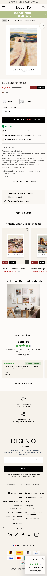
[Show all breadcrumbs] (4, 20)
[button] (35, 565)
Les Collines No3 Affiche (29, 20)
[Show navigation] (3, 7)
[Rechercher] (9, 7)
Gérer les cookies (32, 518)
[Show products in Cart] (43, 7)
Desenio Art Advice (32, 485)
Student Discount (15, 513)
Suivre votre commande (34, 493)
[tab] (8, 78)
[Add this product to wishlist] (42, 26)
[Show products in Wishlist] (38, 7)
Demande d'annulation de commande (34, 513)
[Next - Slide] (44, 50)
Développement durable (12, 501)
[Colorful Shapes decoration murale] (23, 301)
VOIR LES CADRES (23, 213)
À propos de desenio (13, 485)
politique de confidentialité (23, 474)
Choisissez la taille (10, 107)
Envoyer (23, 469)
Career (19, 497)
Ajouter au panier (23, 119)
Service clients (31, 489)
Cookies (28, 501)
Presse (19, 489)
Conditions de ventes (33, 497)
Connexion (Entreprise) (12, 528)
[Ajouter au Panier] (27, 262)
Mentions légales (15, 493)
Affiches (13, 20)
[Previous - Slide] (3, 50)
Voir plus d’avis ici (23, 383)
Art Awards (17, 524)
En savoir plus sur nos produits (23, 181)
